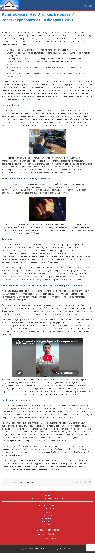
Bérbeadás (48, 521)
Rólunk (48, 512)
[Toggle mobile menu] (90, 5)
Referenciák (48, 515)
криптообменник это (78, 187)
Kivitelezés (48, 518)
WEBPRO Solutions (70, 549)
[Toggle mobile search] (85, 5)
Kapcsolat (48, 524)
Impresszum (48, 508)
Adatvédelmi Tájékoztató (48, 505)
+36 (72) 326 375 (53, 530)
